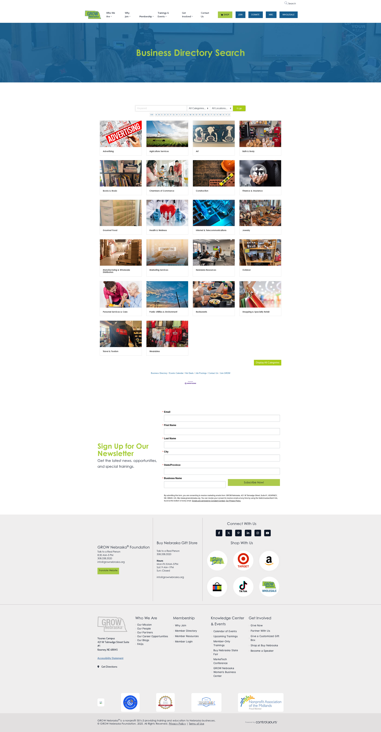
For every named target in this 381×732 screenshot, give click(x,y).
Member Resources (187, 636)
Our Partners (145, 632)
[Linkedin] (248, 533)
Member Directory (186, 630)
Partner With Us (260, 630)
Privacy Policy (177, 723)
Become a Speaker (262, 650)
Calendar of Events (225, 631)
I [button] (179, 115)
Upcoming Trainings (225, 636)
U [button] (214, 115)
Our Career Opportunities (152, 636)
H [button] (176, 115)
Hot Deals (189, 373)
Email (167, 412)
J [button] (181, 115)
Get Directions (109, 666)
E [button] (167, 115)
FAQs (140, 644)
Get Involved (186, 14)
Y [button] (226, 115)
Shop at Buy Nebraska (264, 645)
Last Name (170, 438)
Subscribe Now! (254, 482)
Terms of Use (196, 723)
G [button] (173, 115)
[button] (225, 14)
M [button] (190, 115)
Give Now (257, 625)
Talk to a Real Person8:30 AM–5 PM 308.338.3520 (108, 555)
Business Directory (159, 373)
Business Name (173, 478)
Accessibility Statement (110, 658)
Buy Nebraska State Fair (225, 652)
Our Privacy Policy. (233, 500)
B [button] (159, 115)
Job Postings (201, 373)
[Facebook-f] (219, 533)
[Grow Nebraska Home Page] (112, 624)
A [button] (156, 115)
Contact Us (205, 14)
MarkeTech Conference (220, 661)
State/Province (172, 465)
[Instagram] (257, 533)
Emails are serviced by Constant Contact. (208, 500)
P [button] (199, 115)
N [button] (193, 115)
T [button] (211, 115)
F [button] (170, 115)
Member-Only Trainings (221, 643)
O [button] (196, 115)
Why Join (127, 14)
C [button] (162, 115)
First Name (170, 425)
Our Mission (144, 624)
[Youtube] (267, 533)
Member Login (184, 641)
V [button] (217, 115)
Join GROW (225, 373)
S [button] (208, 115)
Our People (144, 628)
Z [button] (229, 115)
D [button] (164, 115)
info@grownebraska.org (111, 561)
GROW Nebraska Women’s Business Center (224, 672)
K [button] (184, 115)
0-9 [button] (152, 115)
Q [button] (202, 115)
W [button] (220, 115)
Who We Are (110, 14)
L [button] (187, 115)
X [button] (223, 115)
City (166, 451)
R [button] (205, 115)
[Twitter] (228, 533)
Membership (145, 16)
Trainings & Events (163, 14)
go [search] (240, 108)
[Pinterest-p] (238, 533)
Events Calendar (176, 373)
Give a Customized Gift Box (265, 638)
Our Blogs (143, 640)
